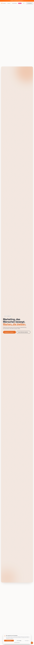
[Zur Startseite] (2, 3)
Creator (20, 3)
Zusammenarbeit (14, 3)
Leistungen (4, 3)
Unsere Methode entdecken (23, 332)
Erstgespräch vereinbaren (9, 332)
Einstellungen (26, 640)
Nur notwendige (19, 640)
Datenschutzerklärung (17, 642)
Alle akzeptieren (9, 640)
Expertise (9, 3)
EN (23, 3)
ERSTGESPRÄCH (29, 3)
